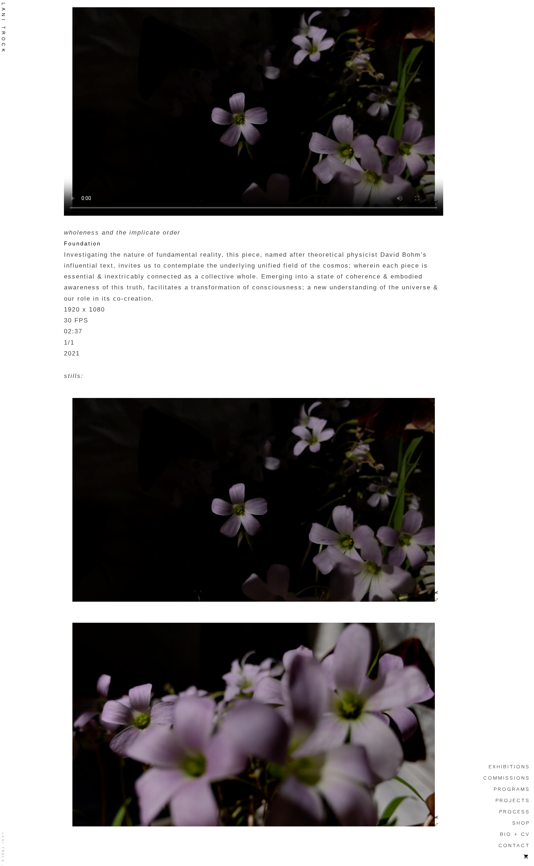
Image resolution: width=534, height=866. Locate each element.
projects (512, 800)
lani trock (3, 848)
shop (521, 823)
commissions (506, 778)
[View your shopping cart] (526, 856)
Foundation (82, 243)
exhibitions (509, 766)
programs (512, 789)
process (514, 811)
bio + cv (515, 834)
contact (514, 845)
